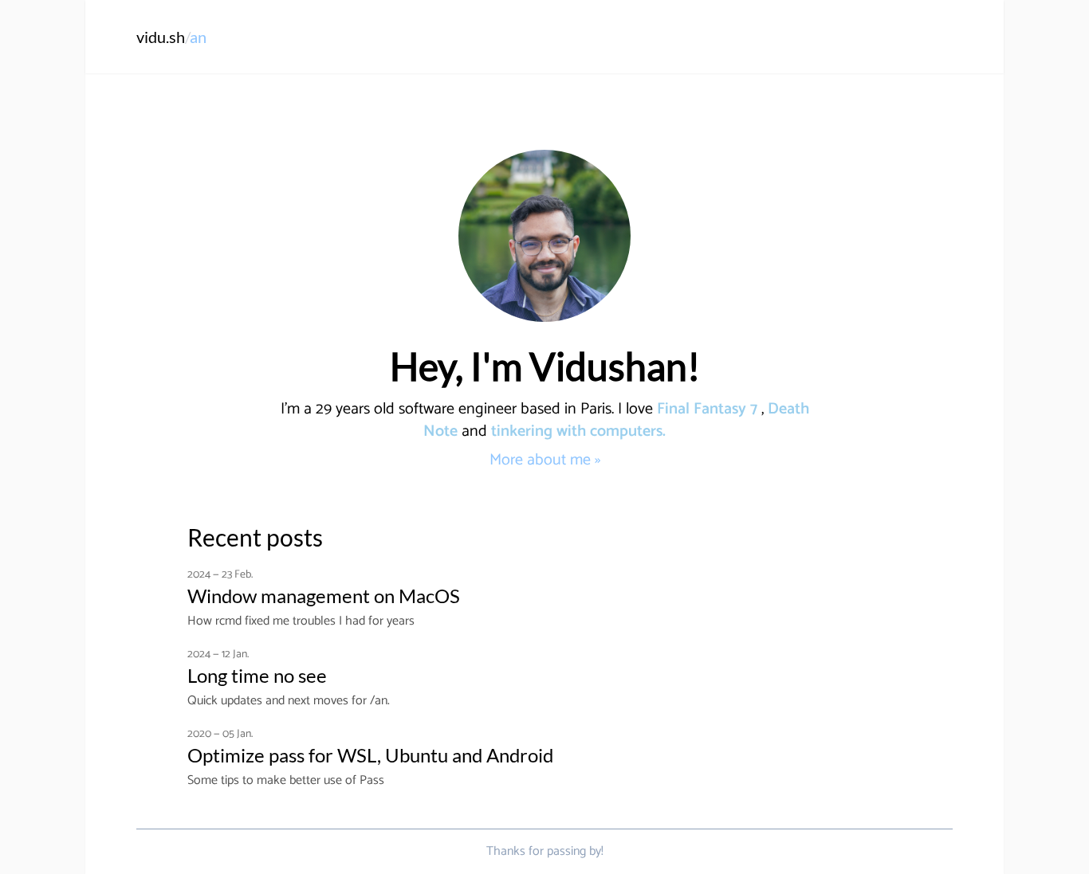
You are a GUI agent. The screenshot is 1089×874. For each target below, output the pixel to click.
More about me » (544, 460)
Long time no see (257, 675)
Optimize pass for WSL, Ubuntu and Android (370, 754)
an (198, 36)
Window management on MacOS (323, 595)
